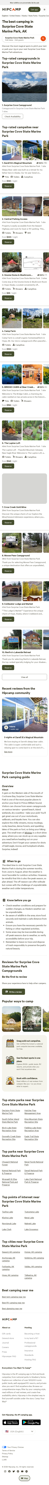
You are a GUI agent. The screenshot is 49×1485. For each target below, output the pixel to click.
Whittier (28, 832)
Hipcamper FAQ (9, 1356)
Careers (5, 1347)
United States (15, 15)
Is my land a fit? (31, 1338)
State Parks (33, 15)
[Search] (43, 38)
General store (8, 1338)
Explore (5, 15)
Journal (5, 1342)
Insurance (28, 1350)
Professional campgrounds (30, 1344)
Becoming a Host (32, 1333)
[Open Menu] (44, 9)
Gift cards (6, 1333)
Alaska (24, 15)
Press (4, 1351)
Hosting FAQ (30, 1359)
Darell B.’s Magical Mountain (29, 737)
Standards (28, 1354)
